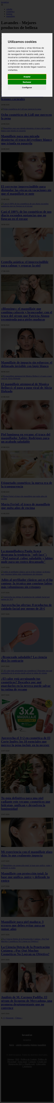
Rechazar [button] (27, 82)
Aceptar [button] (27, 77)
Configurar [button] (27, 87)
